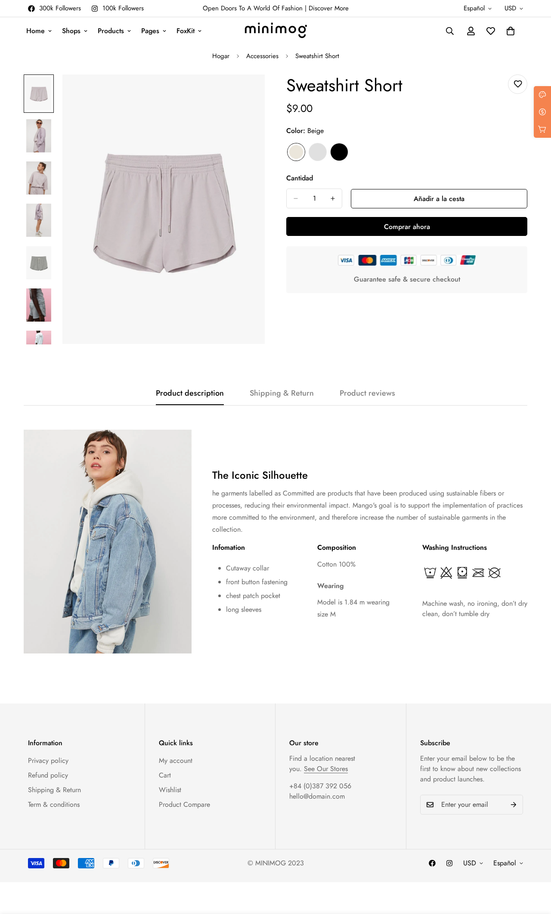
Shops (71, 31)
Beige (296, 152)
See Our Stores (326, 769)
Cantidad (299, 178)
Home (35, 31)
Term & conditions (54, 804)
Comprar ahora (407, 227)
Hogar (220, 56)
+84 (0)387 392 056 (320, 786)
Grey (317, 152)
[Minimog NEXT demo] (276, 31)
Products (111, 31)
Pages (150, 31)
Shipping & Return (54, 790)
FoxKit (185, 31)
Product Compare (184, 804)
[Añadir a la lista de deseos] (517, 84)
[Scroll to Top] (534, 867)
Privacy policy (48, 760)
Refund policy (48, 775)
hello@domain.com (317, 796)
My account (175, 760)
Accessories (262, 56)
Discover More (329, 8)
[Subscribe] (513, 805)
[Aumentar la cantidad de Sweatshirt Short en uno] (333, 198)
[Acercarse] (246, 92)
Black (339, 152)
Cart (165, 775)
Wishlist (170, 790)
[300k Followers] (432, 863)
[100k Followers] (449, 863)
